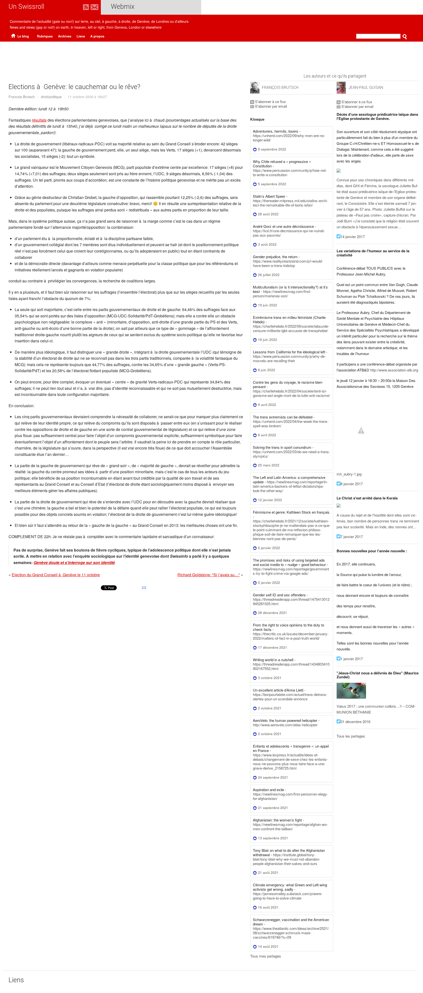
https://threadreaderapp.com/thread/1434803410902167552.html (291, 666)
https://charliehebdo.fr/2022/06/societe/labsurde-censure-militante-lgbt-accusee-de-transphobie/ (291, 328)
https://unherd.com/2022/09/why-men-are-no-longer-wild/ (289, 137)
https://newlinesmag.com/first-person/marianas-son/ (282, 293)
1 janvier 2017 (352, 658)
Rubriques (45, 36)
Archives (64, 36)
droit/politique (51, 96)
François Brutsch (280, 87)
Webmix (122, 7)
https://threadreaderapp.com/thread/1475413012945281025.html (291, 601)
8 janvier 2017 (352, 483)
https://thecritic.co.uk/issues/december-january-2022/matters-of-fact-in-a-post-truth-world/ (291, 636)
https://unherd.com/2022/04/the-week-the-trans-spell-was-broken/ (291, 423)
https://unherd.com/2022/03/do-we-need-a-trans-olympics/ (291, 454)
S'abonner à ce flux (270, 101)
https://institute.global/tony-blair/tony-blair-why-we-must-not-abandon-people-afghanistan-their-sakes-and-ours (286, 859)
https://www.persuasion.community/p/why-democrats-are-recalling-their (289, 358)
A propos (97, 36)
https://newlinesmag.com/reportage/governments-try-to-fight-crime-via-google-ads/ (291, 571)
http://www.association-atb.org (394, 369)
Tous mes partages (265, 955)
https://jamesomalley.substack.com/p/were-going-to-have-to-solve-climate (287, 896)
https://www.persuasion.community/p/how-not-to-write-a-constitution (290, 172)
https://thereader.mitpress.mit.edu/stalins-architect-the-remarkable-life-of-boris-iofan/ (290, 203)
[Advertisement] (211, 55)
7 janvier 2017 (352, 536)
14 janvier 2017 (353, 236)
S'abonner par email (270, 106)
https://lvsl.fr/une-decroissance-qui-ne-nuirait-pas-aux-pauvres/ (289, 233)
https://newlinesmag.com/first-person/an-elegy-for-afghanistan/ (290, 796)
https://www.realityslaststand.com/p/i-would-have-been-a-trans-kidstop (288, 263)
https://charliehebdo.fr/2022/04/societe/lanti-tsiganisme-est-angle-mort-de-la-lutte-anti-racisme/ (291, 393)
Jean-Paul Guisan (365, 87)
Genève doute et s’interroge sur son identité (74, 562)
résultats (39, 120)
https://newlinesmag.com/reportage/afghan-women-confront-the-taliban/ (290, 826)
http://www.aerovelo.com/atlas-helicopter (285, 724)
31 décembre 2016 (355, 721)
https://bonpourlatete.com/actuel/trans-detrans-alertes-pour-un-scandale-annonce (290, 696)
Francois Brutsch (22, 96)
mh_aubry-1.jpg (349, 473)
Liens (81, 36)
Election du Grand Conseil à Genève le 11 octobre (56, 574)
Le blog (22, 36)
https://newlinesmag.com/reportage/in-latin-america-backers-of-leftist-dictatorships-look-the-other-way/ (290, 486)
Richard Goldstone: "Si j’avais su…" (208, 574)
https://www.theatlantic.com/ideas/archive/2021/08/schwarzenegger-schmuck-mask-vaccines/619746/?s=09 (291, 933)
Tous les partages (351, 736)
